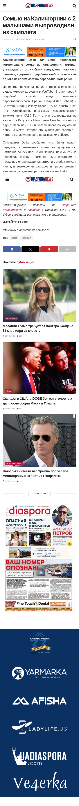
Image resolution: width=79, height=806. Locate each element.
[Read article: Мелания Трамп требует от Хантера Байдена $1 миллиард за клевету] (39, 295)
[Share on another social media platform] (67, 249)
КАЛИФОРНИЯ (13, 463)
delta (14, 237)
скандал (26, 237)
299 (20, 336)
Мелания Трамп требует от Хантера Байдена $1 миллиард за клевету (38, 328)
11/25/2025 (9, 408)
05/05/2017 (9, 39)
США (8, 390)
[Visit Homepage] (39, 5)
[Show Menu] (4, 5)
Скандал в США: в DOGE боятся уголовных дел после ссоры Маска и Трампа (37, 400)
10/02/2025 (9, 481)
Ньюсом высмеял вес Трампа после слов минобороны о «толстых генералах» (36, 473)
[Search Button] (74, 5)
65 (20, 408)
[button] (39, 557)
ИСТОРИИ (11, 318)
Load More (39, 493)
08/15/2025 (9, 336)
